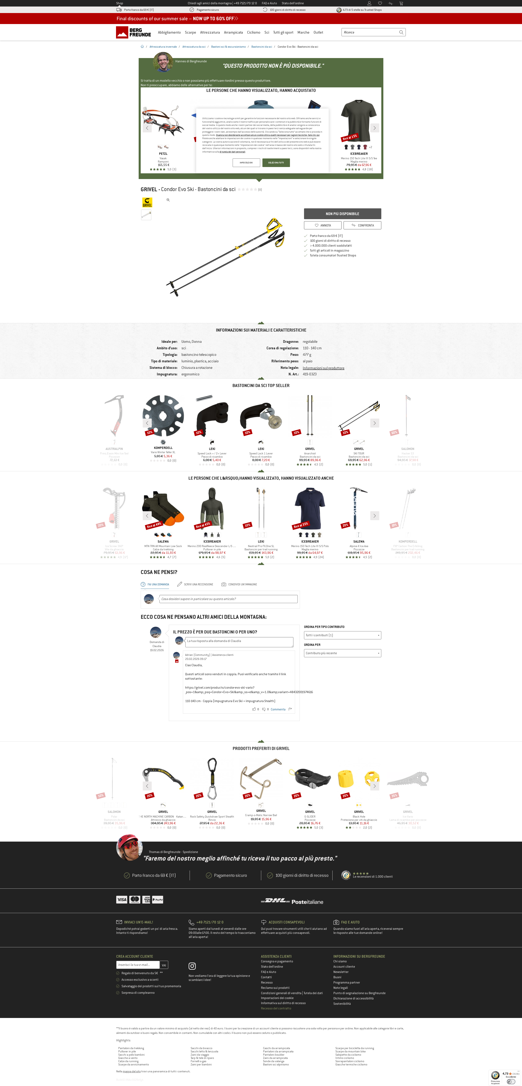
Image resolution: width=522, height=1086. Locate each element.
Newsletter (340, 972)
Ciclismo (253, 32)
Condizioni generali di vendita (281, 993)
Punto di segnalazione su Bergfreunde (359, 993)
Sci (266, 32)
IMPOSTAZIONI (246, 162)
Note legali (340, 988)
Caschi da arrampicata (276, 1048)
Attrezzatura (210, 32)
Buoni (337, 977)
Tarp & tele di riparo (202, 1058)
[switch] (511, 1081)
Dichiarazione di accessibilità (353, 998)
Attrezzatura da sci (194, 46)
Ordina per (312, 645)
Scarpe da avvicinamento (133, 1064)
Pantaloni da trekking (131, 1048)
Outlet (318, 32)
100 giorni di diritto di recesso (287, 10)
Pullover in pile (127, 1051)
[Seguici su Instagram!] (195, 967)
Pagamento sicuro (208, 10)
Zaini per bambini (201, 1064)
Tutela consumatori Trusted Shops (333, 255)
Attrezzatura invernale (163, 46)
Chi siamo (340, 961)
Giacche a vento (127, 1058)
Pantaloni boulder (273, 1054)
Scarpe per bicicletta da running (354, 1048)
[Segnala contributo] (290, 709)
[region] (262, 141)
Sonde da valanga (273, 1061)
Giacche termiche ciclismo (351, 1064)
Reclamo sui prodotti (275, 988)
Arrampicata (233, 32)
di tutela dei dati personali (232, 151)
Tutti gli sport (283, 32)
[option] (226, 257)
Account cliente (344, 967)
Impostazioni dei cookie (277, 998)
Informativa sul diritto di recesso (283, 1003)
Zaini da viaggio (200, 1054)
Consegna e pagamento (277, 961)
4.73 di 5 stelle (362, 10)
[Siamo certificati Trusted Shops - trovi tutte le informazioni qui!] (346, 875)
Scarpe (190, 32)
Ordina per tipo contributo (324, 627)
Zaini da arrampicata (275, 1058)
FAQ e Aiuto (268, 972)
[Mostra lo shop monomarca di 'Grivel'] (147, 202)
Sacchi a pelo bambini (131, 1054)
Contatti (266, 977)
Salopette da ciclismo (348, 1054)
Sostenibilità (342, 1004)
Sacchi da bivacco (201, 1048)
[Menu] (518, 1072)
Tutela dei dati (313, 993)
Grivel (149, 189)
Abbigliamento (169, 32)
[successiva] (374, 127)
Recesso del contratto (276, 1008)
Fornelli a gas (198, 1061)
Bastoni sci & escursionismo (228, 46)
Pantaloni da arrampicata (278, 1051)
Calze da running (128, 1061)
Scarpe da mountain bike (350, 1051)
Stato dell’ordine (272, 967)
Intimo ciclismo (344, 1058)
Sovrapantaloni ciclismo (349, 1061)
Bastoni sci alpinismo (276, 1064)
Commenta (278, 709)
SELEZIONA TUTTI (276, 162)
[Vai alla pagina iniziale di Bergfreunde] (135, 32)
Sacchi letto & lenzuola (204, 1051)
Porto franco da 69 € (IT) (139, 10)
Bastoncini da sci (261, 46)
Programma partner (346, 982)
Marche (303, 32)
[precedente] (147, 127)
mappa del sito (132, 1071)
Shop (119, 3)
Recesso (267, 982)
